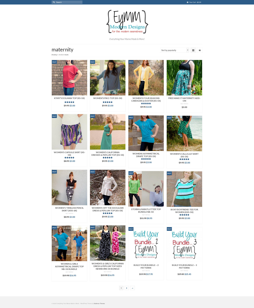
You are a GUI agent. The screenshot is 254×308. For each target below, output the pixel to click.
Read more (146, 222)
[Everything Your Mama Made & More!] (127, 22)
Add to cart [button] (69, 109)
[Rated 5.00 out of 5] (69, 102)
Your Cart (195, 2)
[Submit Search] (54, 2)
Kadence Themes (99, 303)
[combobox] (174, 50)
